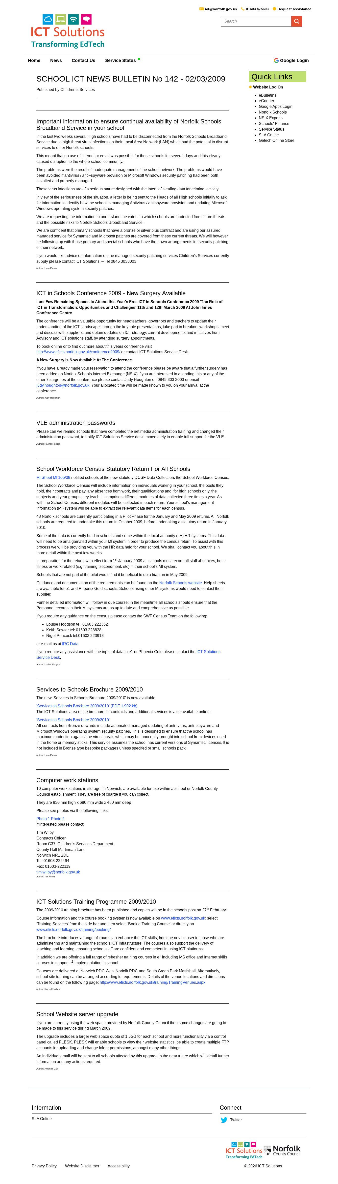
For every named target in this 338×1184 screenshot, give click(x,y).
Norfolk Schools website (180, 583)
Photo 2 (58, 819)
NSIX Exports (271, 118)
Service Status (120, 60)
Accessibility (119, 1166)
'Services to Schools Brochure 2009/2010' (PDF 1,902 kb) (86, 706)
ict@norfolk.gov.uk (221, 9)
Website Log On (268, 87)
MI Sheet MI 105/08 (53, 477)
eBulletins (267, 95)
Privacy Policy (44, 1166)
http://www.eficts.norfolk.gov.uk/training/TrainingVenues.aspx (152, 982)
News (56, 60)
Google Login (294, 60)
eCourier (266, 101)
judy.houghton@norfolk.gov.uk (62, 385)
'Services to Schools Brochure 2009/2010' (73, 720)
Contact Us (83, 60)
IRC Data (70, 644)
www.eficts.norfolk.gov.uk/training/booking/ (73, 929)
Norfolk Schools (273, 112)
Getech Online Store (276, 140)
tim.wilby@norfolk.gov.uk (58, 872)
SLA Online (269, 135)
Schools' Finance (274, 123)
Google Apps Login (275, 106)
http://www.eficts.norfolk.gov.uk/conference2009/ (78, 352)
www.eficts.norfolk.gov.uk (183, 918)
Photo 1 (43, 819)
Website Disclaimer (82, 1166)
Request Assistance (294, 9)
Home (34, 60)
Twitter (236, 1120)
